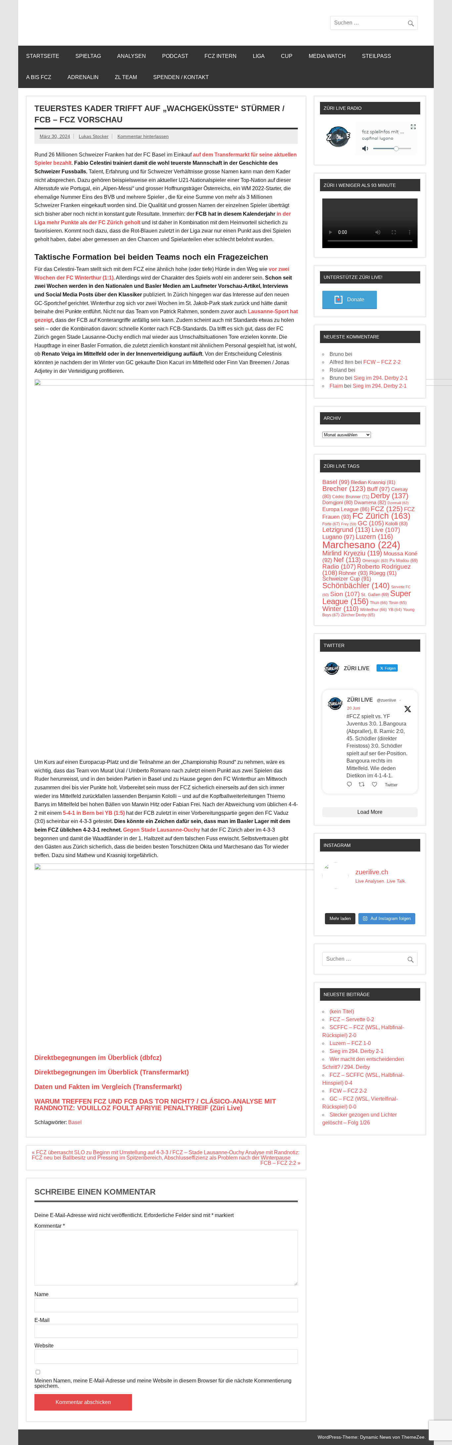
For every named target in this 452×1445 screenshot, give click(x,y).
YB (395, 609)
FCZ (387, 508)
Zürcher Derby (358, 615)
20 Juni (353, 708)
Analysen (131, 56)
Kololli (396, 523)
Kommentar (49, 1226)
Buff (378, 489)
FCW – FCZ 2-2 (382, 362)
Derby (389, 496)
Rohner (353, 573)
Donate (355, 299)
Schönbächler (356, 585)
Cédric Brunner (350, 496)
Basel (75, 1122)
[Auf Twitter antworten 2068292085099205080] (351, 784)
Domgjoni (337, 502)
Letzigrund (346, 529)
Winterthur (373, 609)
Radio (339, 566)
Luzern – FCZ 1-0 (350, 1043)
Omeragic (375, 560)
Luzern (374, 536)
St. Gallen (375, 594)
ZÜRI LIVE (360, 700)
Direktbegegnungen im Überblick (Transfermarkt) (111, 1072)
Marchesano (361, 544)
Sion (345, 594)
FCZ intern (220, 56)
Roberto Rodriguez (366, 570)
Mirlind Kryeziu (352, 553)
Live (386, 529)
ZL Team (126, 77)
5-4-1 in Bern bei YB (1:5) (94, 813)
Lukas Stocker (94, 136)
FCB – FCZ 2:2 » (280, 1163)
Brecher (344, 488)
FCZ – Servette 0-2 (352, 1019)
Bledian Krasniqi (373, 482)
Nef (347, 559)
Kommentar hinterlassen (143, 136)
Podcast (175, 56)
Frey (348, 524)
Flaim (336, 386)
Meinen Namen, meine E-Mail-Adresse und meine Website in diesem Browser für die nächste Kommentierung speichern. (163, 1383)
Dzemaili (398, 503)
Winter (340, 608)
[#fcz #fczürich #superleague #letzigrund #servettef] (370, 902)
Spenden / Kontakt (181, 77)
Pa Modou (403, 560)
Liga (259, 56)
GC (371, 523)
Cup (287, 56)
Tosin (398, 602)
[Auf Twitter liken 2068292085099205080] (376, 784)
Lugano (338, 537)
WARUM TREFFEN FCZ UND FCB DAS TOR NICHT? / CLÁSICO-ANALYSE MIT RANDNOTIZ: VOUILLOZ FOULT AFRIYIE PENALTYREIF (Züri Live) (155, 1105)
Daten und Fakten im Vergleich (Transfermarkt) (108, 1086)
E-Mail (42, 1320)
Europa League (345, 509)
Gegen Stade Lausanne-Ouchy (161, 830)
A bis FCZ (38, 77)
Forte (331, 524)
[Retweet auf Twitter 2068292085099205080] (363, 784)
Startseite (42, 56)
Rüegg (383, 573)
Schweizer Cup (346, 579)
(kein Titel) (342, 1011)
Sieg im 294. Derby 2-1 (381, 378)
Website (44, 1345)
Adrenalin (83, 77)
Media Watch (327, 56)
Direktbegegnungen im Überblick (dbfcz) (98, 1057)
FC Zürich (381, 515)
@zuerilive (386, 700)
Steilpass (376, 56)
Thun (378, 602)
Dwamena (370, 502)
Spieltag (88, 56)
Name (41, 1294)
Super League (366, 597)
